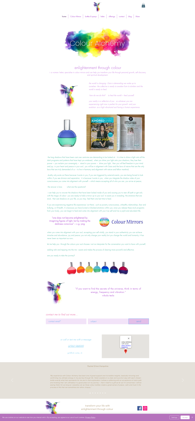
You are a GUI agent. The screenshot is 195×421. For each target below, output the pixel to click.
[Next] (183, 380)
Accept (185, 417)
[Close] (192, 417)
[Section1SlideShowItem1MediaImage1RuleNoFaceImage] (92, 393)
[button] (143, 5)
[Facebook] (139, 408)
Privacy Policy (90, 417)
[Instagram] (145, 408)
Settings (174, 417)
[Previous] (12, 380)
